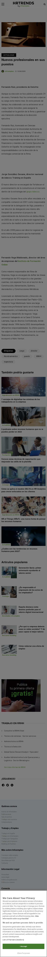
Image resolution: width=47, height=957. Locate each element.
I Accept (23, 946)
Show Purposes (23, 953)
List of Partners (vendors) (13, 940)
